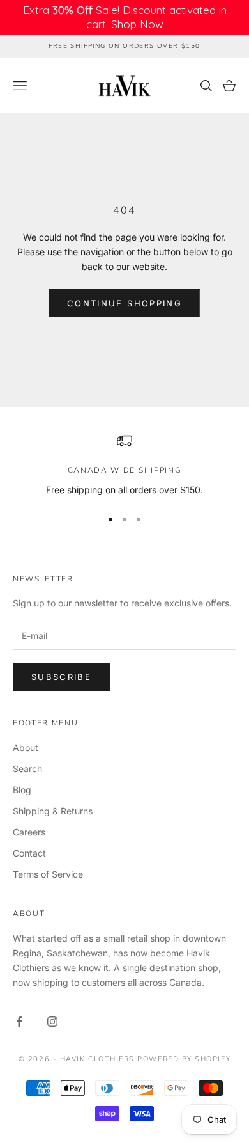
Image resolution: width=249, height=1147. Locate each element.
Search (27, 768)
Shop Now (137, 24)
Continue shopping (124, 303)
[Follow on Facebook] (19, 1021)
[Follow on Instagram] (52, 1021)
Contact (29, 853)
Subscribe (61, 677)
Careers (29, 832)
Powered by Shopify (183, 1059)
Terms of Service (48, 874)
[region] (124, 464)
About (25, 747)
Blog (22, 789)
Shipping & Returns (53, 810)
